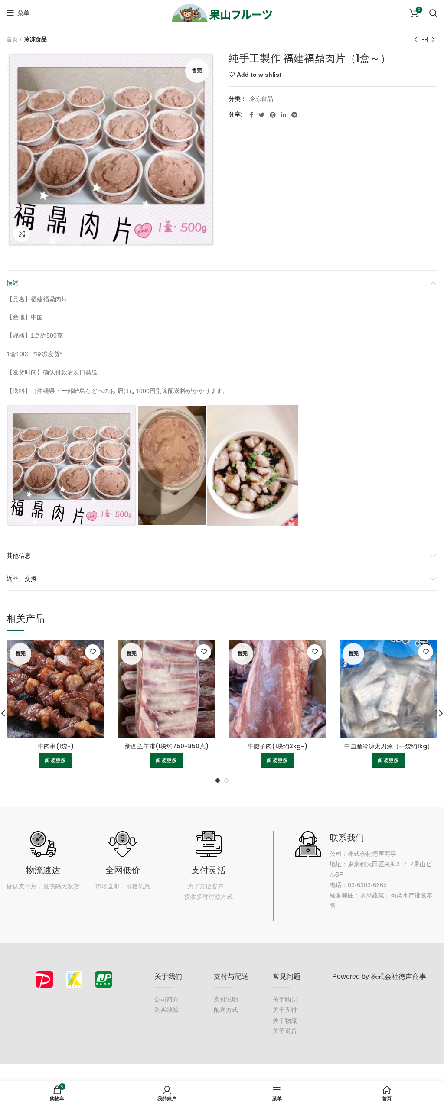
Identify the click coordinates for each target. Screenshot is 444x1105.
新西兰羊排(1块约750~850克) (167, 746)
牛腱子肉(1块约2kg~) (277, 746)
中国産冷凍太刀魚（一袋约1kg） (388, 746)
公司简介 (166, 999)
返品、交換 (22, 578)
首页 (12, 39)
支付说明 (226, 999)
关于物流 (285, 1020)
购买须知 (166, 1009)
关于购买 (285, 999)
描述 (13, 282)
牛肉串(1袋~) (56, 746)
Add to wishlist (259, 75)
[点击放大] (21, 233)
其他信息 (19, 555)
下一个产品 (433, 39)
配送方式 (226, 1009)
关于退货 (285, 1030)
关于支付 (285, 1009)
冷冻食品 (35, 39)
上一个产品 (415, 39)
